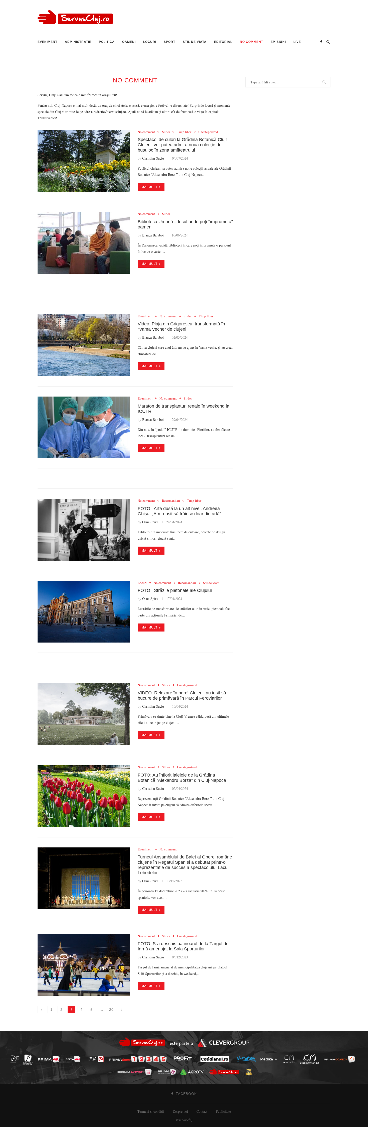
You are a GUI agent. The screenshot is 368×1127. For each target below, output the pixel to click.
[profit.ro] (184, 1059)
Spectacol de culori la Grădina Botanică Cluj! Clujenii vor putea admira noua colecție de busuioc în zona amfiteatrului (182, 145)
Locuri (149, 42)
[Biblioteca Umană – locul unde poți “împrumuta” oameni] (84, 243)
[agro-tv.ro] (193, 1072)
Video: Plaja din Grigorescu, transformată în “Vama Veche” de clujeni (181, 326)
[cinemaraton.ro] (290, 1059)
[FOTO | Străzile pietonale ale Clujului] (84, 612)
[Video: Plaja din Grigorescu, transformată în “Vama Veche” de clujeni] (84, 345)
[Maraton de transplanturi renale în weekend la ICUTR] (84, 427)
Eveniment (47, 42)
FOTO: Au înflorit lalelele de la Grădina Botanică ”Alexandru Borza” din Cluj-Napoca (182, 778)
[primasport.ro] (139, 1059)
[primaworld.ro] (168, 1071)
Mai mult (149, 187)
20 (111, 1010)
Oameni (129, 42)
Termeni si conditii (150, 1111)
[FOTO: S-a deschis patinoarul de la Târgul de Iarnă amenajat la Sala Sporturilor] (84, 965)
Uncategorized (208, 132)
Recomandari (171, 501)
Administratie (78, 42)
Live (297, 42)
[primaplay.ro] (97, 1059)
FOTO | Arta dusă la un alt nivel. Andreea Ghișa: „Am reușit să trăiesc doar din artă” (179, 511)
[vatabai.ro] (250, 1072)
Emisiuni (278, 42)
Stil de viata (195, 42)
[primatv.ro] (16, 1059)
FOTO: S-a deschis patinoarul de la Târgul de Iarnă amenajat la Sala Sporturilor (183, 946)
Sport (169, 42)
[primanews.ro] (74, 1059)
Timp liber (184, 132)
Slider (166, 132)
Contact (202, 1111)
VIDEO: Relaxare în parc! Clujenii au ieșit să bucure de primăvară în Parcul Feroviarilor (182, 695)
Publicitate (223, 1111)
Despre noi (180, 1111)
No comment (251, 42)
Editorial (223, 42)
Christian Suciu (153, 158)
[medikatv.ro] (270, 1059)
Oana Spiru (150, 522)
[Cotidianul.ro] (216, 1059)
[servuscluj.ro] (226, 1072)
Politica (107, 42)
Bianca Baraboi (153, 235)
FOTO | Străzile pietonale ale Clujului (175, 590)
